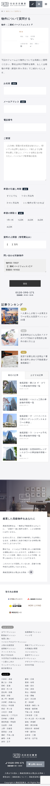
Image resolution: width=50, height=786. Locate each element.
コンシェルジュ (31, 651)
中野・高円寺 (30, 731)
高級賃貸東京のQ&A (37, 777)
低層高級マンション (33, 632)
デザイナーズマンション (35, 661)
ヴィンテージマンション (11, 665)
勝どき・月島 (6, 682)
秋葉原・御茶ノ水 (32, 705)
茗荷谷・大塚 (6, 731)
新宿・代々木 (6, 689)
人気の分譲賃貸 (7, 645)
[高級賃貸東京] (13, 4)
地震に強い (5, 638)
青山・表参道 (30, 692)
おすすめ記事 (37, 375)
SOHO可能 (29, 665)
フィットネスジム (8, 651)
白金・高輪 (29, 695)
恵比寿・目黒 (6, 692)
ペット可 (28, 635)
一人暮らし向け (7, 661)
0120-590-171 (25, 293)
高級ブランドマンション (35, 645)
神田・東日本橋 (31, 725)
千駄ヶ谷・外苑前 (32, 712)
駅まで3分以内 (7, 655)
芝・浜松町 (29, 702)
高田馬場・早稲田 (8, 722)
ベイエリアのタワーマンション (14, 642)
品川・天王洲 (30, 699)
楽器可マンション (32, 655)
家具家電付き (6, 668)
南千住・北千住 (31, 738)
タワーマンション (8, 632)
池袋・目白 (29, 685)
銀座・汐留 (5, 695)
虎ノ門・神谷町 (7, 699)
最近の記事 (13, 375)
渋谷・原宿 (29, 689)
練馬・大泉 (5, 738)
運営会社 (6, 777)
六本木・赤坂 (6, 679)
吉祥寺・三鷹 (30, 735)
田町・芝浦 (5, 685)
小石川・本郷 (6, 712)
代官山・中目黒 (7, 705)
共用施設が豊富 (31, 648)
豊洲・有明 (29, 682)
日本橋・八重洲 (7, 718)
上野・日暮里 (6, 728)
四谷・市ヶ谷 (6, 708)
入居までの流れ (11, 773)
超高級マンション (8, 648)
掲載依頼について (19, 777)
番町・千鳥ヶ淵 (7, 735)
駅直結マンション (8, 635)
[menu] (46, 4)
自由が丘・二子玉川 (9, 715)
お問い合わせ (36, 764)
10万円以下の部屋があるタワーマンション (18, 658)
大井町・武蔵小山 (8, 702)
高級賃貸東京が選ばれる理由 (14, 572)
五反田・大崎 (6, 725)
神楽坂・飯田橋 (31, 708)
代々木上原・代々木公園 (35, 718)
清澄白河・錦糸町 (32, 728)
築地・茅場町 (30, 722)
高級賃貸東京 (21, 782)
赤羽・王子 (5, 741)
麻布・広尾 (29, 679)
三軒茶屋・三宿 (31, 715)
